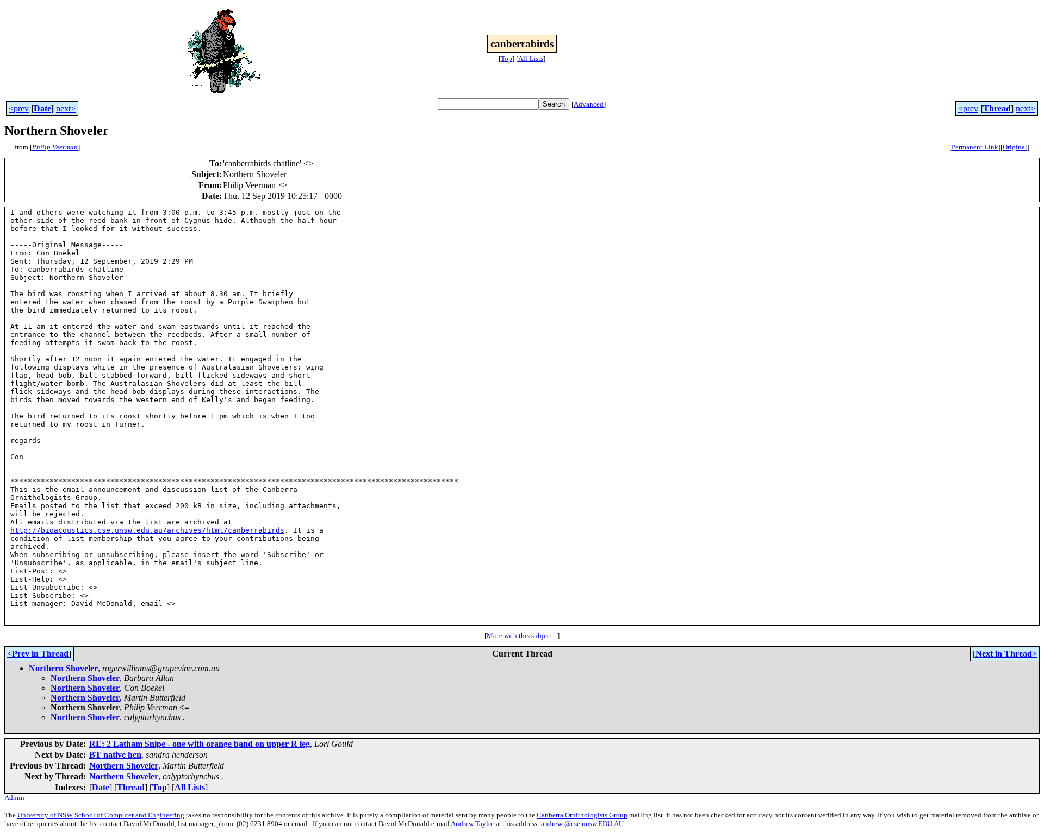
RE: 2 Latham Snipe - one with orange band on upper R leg (199, 743)
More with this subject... (522, 636)
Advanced (589, 104)
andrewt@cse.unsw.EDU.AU (582, 824)
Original (1015, 147)
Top (506, 58)
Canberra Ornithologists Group (582, 815)
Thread (997, 108)
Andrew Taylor (472, 824)
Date (42, 108)
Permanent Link (975, 147)
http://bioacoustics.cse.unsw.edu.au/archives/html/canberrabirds (147, 530)
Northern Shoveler (63, 668)
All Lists (530, 58)
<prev (19, 108)
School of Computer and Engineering (129, 815)
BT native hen (115, 754)
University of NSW (45, 815)
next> (66, 108)
